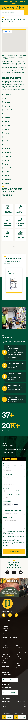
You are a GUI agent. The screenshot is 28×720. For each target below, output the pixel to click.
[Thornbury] (2, 179)
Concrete (4, 652)
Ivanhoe (7, 141)
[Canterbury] (2, 114)
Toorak (6, 183)
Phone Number (8, 474)
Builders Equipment (6, 645)
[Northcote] (2, 156)
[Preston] (2, 164)
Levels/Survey (19, 647)
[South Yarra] (2, 172)
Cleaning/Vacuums (6, 647)
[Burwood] (2, 106)
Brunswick (7, 102)
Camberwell (8, 110)
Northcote (7, 156)
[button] (13, 246)
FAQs (3, 633)
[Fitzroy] (2, 129)
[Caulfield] (2, 117)
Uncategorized (19, 665)
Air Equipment (5, 643)
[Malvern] (2, 148)
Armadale (7, 94)
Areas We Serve (8, 24)
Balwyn (6, 98)
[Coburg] (2, 121)
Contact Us (5, 628)
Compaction (4, 649)
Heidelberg (7, 137)
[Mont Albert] (2, 152)
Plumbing (18, 654)
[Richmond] (2, 168)
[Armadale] (2, 94)
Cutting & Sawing (5, 654)
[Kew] (2, 145)
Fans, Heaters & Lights (5, 663)
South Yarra (8, 172)
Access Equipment (6, 641)
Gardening (18, 641)
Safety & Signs (19, 658)
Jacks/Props (19, 645)
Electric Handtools (6, 656)
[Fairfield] (2, 125)
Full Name (6, 467)
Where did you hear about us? (12, 510)
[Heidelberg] (2, 137)
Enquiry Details (8, 517)
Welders (18, 667)
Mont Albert (8, 152)
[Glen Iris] (4, 717)
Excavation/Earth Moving (5, 659)
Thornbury (7, 179)
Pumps (17, 656)
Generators (19, 643)
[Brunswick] (2, 102)
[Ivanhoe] (2, 141)
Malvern (7, 148)
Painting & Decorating (21, 652)
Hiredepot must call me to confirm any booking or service (13, 532)
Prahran (6, 160)
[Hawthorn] (2, 133)
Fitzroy (6, 129)
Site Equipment (19, 661)
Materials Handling (20, 649)
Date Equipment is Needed (11, 494)
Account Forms (5, 626)
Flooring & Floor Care (6, 666)
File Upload (7, 501)
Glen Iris (9, 491)
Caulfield (7, 117)
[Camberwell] (2, 110)
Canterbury (7, 114)
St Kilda (6, 175)
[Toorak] (2, 183)
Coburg (6, 121)
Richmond (7, 168)
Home (3, 24)
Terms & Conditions (7, 630)
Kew (5, 145)
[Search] (26, 12)
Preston (6, 164)
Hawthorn (7, 133)
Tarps (17, 663)
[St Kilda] (2, 175)
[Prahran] (2, 160)
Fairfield (7, 125)
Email (5, 481)
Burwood (7, 106)
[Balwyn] (2, 98)
